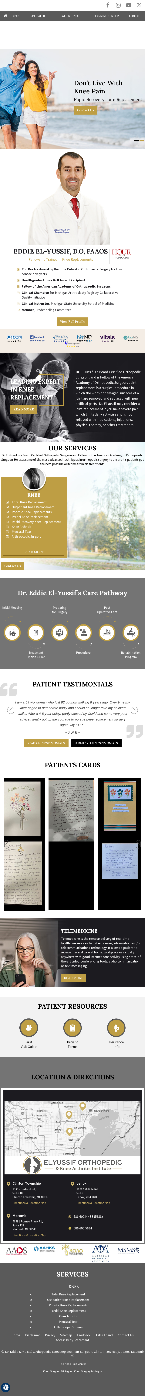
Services (73, 1267)
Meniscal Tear (21, 531)
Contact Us (81, 110)
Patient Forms (72, 1036)
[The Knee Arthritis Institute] (72, 1157)
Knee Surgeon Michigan (57, 1363)
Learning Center (106, 16)
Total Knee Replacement (29, 502)
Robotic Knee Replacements (32, 512)
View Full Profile (72, 322)
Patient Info (69, 16)
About (17, 16)
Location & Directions (72, 1069)
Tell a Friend (104, 1327)
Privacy (50, 1327)
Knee (33, 495)
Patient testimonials (72, 684)
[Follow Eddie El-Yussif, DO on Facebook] (108, 5)
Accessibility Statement (72, 1332)
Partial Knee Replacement (30, 517)
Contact (135, 16)
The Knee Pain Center (72, 1356)
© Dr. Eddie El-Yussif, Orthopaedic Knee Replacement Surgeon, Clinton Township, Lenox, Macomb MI (72, 1346)
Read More (23, 409)
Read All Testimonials (46, 735)
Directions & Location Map (29, 1195)
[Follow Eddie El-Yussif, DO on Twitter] (139, 5)
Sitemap (66, 1327)
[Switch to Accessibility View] (5, 1387)
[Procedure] (83, 630)
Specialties (39, 16)
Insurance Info (116, 1036)
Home (5, 16)
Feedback (83, 1327)
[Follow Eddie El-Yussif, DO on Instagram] (118, 5)
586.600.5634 (82, 1220)
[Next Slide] (134, 707)
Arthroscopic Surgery (26, 536)
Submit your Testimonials (96, 735)
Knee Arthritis (21, 526)
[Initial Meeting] (12, 630)
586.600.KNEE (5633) (88, 1209)
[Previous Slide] (10, 714)
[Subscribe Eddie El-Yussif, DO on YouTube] (128, 5)
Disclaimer (32, 1327)
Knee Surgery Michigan (88, 1363)
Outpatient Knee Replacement (33, 507)
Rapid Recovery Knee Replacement (36, 522)
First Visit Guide (29, 1036)
